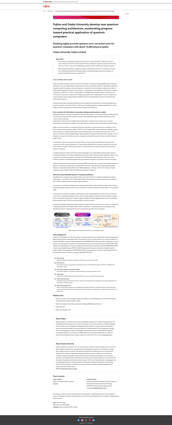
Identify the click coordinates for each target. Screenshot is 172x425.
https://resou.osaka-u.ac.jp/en (69, 368)
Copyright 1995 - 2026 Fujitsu (86, 423)
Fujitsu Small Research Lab (63, 310)
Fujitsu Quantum (60, 307)
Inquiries (55, 383)
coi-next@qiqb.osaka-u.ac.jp (99, 388)
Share (128, 13)
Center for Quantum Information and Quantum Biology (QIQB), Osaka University (78, 304)
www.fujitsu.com (107, 335)
